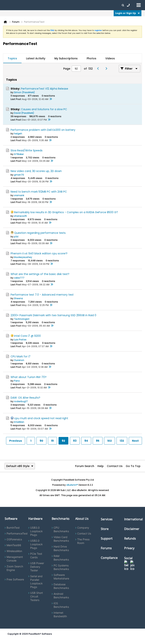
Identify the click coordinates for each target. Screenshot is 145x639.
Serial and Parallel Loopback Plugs (36, 582)
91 (52, 441)
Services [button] (53, 5)
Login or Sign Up (125, 13)
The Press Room (83, 541)
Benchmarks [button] (38, 5)
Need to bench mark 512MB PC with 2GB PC (39, 192)
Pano (17, 380)
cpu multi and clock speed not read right (41, 418)
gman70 (19, 174)
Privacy (129, 548)
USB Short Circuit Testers (36, 596)
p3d (16, 236)
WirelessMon (14, 551)
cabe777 (19, 277)
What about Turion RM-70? (28, 377)
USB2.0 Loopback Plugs (36, 544)
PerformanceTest (17, 533)
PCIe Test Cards (36, 555)
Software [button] (8, 5)
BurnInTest (13, 527)
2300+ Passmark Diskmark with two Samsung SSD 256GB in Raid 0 (53, 315)
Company (83, 527)
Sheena (18, 298)
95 (97, 441)
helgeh (18, 133)
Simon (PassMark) (24, 92)
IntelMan (19, 422)
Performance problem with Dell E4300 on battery (43, 130)
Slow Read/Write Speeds (26, 150)
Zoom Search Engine (15, 568)
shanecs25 (20, 216)
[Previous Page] (99, 69)
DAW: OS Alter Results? (25, 398)
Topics (12, 58)
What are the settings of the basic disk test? (40, 274)
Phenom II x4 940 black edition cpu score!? (39, 253)
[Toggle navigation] (138, 5)
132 (122, 441)
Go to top (133, 466)
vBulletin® (72, 484)
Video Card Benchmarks (61, 538)
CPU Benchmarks (61, 529)
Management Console (15, 558)
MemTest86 (14, 545)
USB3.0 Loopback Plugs (36, 531)
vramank (19, 195)
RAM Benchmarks (61, 557)
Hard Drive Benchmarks (61, 548)
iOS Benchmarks (61, 605)
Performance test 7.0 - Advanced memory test (42, 295)
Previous (15, 441)
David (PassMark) (24, 113)
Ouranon (19, 360)
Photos (91, 58)
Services (107, 519)
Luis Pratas (20, 339)
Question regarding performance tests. (40, 233)
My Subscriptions (66, 58)
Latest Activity (35, 58)
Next (135, 441)
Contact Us (115, 466)
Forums (100, 5)
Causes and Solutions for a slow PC (44, 109)
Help (100, 466)
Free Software (15, 579)
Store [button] (63, 5)
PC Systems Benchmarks (61, 567)
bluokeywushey (23, 257)
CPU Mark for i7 (20, 356)
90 (41, 441)
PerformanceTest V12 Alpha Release (44, 89)
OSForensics (14, 539)
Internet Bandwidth (60, 614)
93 (74, 441)
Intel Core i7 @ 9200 (27, 336)
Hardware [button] (22, 5)
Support (74, 5)
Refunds (130, 538)
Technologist (21, 319)
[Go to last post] (50, 99)
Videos (110, 58)
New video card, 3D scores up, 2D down (36, 171)
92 (63, 441)
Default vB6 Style (17, 466)
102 (109, 441)
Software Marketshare (61, 576)
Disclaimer (131, 529)
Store (105, 529)
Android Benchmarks (61, 595)
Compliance (109, 558)
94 (86, 441)
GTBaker (19, 154)
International (133, 519)
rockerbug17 (21, 401)
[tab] (12, 58)
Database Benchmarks (61, 586)
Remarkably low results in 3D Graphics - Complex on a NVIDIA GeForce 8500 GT (66, 212)
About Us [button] (87, 5)
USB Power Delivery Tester (37, 567)
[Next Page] (107, 69)
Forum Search (84, 466)
